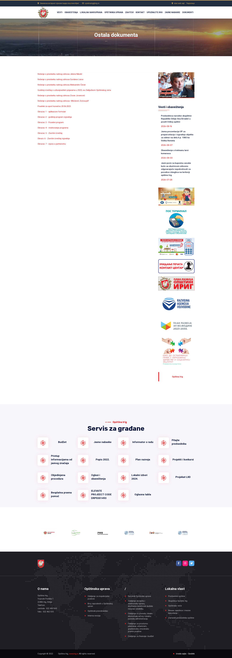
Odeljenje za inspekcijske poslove (98, 597)
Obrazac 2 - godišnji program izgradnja (55, 117)
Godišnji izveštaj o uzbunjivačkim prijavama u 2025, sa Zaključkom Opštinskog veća (74, 90)
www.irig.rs (73, 653)
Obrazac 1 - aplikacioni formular (52, 111)
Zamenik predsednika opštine (181, 618)
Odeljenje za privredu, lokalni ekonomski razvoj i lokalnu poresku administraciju (140, 616)
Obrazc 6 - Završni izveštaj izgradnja (54, 138)
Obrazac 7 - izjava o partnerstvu (52, 144)
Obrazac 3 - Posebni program (51, 122)
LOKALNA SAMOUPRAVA (91, 12)
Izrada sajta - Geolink (185, 653)
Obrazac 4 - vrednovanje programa (53, 128)
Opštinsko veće (175, 606)
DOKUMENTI (187, 12)
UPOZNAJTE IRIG (155, 12)
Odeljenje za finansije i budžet (141, 636)
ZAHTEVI (129, 12)
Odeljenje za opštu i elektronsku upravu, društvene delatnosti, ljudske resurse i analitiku (140, 605)
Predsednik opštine (176, 596)
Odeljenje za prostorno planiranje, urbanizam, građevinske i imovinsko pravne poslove (138, 627)
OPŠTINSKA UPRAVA (113, 12)
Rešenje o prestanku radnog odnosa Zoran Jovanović (61, 95)
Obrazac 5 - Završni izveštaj (50, 133)
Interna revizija (94, 615)
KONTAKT (140, 12)
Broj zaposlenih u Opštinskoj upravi (100, 604)
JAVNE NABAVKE (172, 12)
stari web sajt (179, 3)
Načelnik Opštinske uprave (139, 596)
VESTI (59, 12)
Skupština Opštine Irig (177, 601)
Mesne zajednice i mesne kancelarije (179, 611)
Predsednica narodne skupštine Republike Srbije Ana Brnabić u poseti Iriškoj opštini (176, 119)
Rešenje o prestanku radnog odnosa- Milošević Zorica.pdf (63, 101)
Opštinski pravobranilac (98, 611)
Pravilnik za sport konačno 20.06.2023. (54, 106)
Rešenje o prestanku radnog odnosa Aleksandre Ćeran (62, 85)
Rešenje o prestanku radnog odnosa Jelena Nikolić (60, 74)
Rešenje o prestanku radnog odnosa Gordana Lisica (60, 79)
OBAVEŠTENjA (71, 12)
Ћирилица (190, 3)
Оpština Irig (177, 376)
